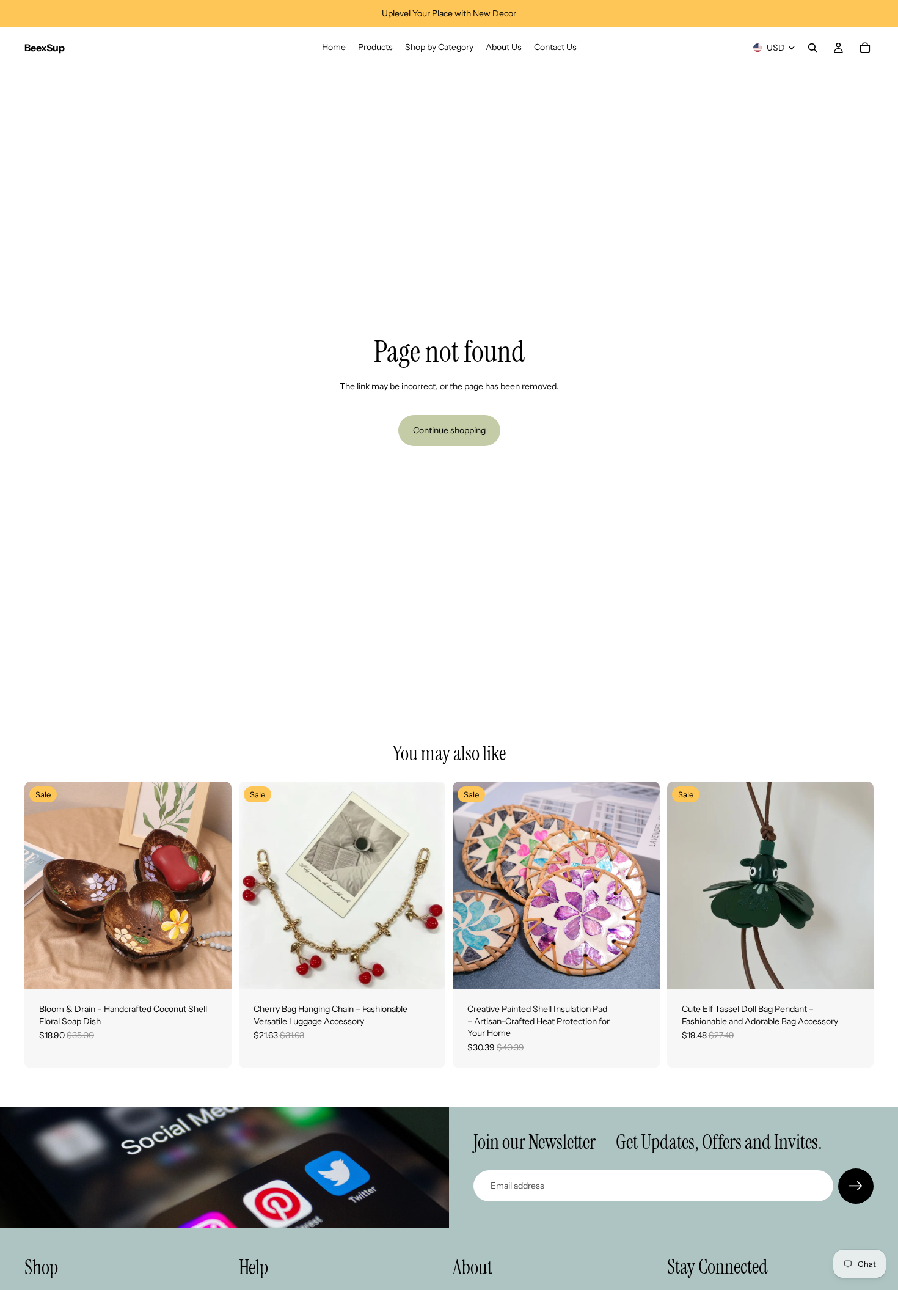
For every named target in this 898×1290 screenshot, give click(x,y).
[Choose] (213, 970)
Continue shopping (449, 430)
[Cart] (865, 47)
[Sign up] (856, 1186)
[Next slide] (213, 885)
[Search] (812, 47)
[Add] (426, 970)
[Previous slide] (42, 885)
